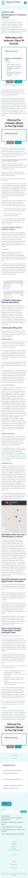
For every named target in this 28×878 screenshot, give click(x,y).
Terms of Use (14, 868)
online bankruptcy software (12, 110)
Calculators (14, 843)
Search (3, 809)
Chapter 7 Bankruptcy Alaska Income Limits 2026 (12, 834)
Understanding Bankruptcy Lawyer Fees (14, 704)
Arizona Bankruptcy (5, 20)
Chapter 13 (14, 846)
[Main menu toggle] (25, 2)
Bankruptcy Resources (14, 850)
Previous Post (14, 755)
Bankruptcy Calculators (13, 2)
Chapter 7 (14, 845)
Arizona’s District (19, 252)
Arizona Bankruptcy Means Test (12, 779)
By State (14, 848)
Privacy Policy (14, 864)
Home (14, 841)
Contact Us (14, 854)
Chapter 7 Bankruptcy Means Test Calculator (11, 827)
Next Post (14, 758)
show (9, 803)
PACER (20, 153)
